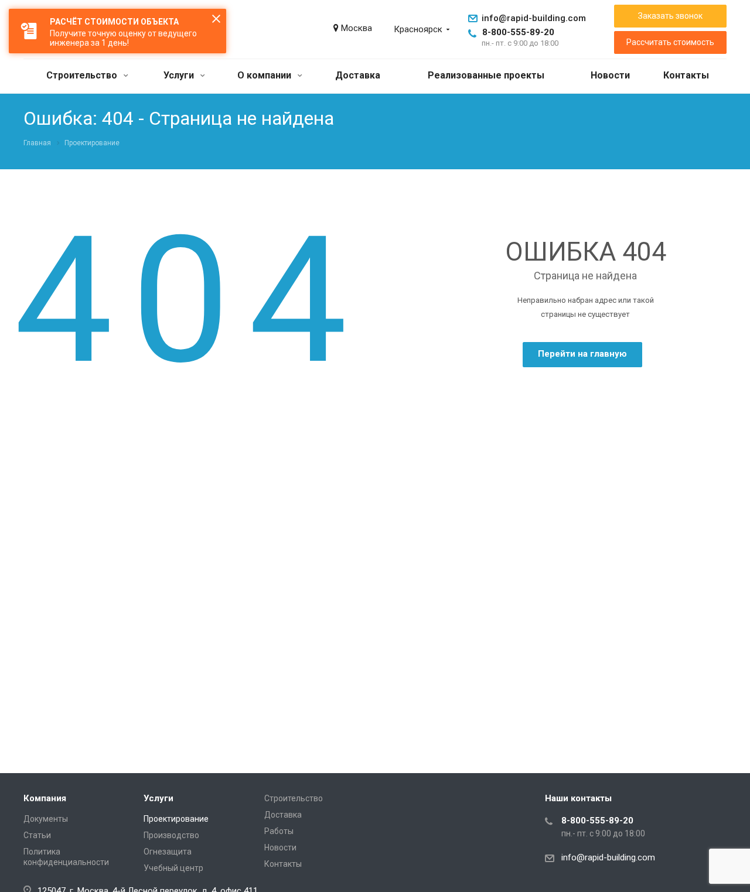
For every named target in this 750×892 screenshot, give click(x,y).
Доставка (357, 75)
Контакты (686, 75)
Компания (44, 798)
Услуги (179, 75)
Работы (279, 831)
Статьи (37, 835)
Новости (610, 75)
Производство (171, 835)
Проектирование (176, 818)
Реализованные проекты (486, 75)
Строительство (83, 75)
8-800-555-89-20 (518, 32)
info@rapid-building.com (534, 18)
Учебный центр (173, 868)
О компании (265, 75)
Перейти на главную (582, 353)
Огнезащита (168, 851)
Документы (45, 818)
